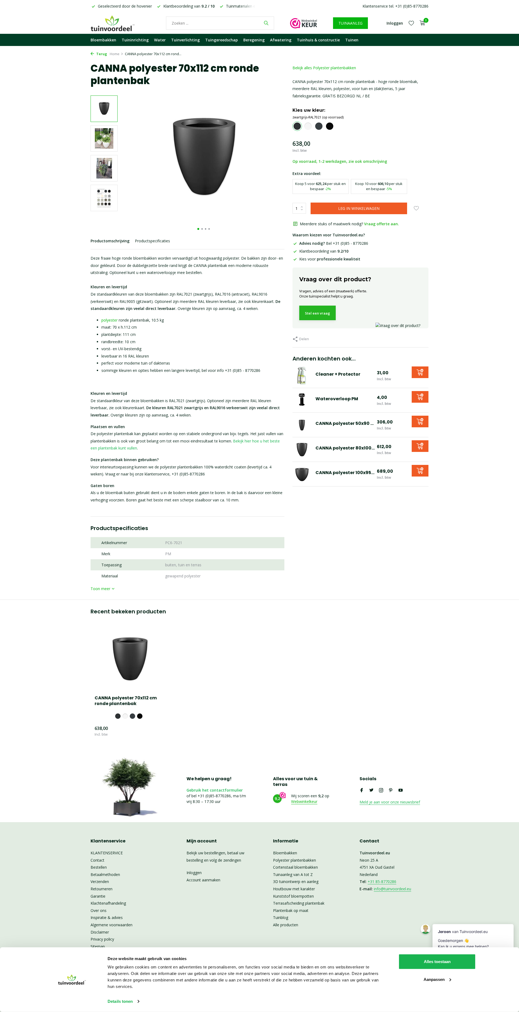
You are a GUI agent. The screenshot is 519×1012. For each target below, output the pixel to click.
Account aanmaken (203, 879)
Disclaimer (100, 932)
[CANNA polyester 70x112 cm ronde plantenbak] (130, 660)
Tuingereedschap (221, 39)
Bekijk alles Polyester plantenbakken (324, 67)
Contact (97, 860)
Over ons (99, 910)
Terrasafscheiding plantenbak (298, 903)
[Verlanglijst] (411, 23)
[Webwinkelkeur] (303, 23)
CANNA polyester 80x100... (345, 448)
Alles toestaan (437, 961)
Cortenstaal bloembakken (295, 867)
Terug (101, 53)
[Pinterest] (391, 790)
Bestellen (99, 867)
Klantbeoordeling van (323, 251)
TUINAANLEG (350, 23)
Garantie (98, 896)
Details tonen (120, 1001)
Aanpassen (434, 979)
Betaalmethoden (105, 874)
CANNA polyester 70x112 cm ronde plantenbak (126, 701)
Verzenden (100, 881)
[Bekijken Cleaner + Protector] (301, 375)
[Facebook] (362, 790)
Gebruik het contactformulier (215, 790)
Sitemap (98, 946)
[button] (198, 229)
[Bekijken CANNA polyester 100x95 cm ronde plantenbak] (301, 474)
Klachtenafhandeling (108, 903)
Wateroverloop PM (336, 399)
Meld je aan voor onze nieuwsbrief (390, 802)
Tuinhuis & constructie (318, 39)
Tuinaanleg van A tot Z (293, 874)
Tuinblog (280, 917)
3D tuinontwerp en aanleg (295, 881)
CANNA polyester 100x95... (344, 472)
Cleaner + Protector (337, 374)
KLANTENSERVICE (107, 852)
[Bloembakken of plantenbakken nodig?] (120, 23)
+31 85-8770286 (382, 881)
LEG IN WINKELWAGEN (359, 208)
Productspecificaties (152, 240)
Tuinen (351, 39)
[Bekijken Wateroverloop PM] (301, 400)
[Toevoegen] (420, 372)
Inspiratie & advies (107, 917)
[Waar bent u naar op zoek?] (266, 23)
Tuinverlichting (185, 39)
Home (114, 53)
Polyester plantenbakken (294, 860)
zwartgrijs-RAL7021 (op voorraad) (318, 117)
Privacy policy (102, 939)
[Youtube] (400, 790)
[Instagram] (381, 790)
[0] (421, 23)
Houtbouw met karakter (294, 888)
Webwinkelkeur (304, 801)
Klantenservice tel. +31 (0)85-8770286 (395, 6)
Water (160, 39)
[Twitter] (371, 790)
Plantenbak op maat (290, 910)
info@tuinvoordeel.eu (392, 888)
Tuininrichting (135, 39)
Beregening (254, 39)
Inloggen (194, 872)
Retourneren (101, 888)
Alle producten (285, 924)
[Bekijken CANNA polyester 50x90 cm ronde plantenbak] (301, 424)
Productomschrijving (110, 240)
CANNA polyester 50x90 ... (344, 423)
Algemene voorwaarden (111, 924)
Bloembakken (103, 39)
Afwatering (280, 39)
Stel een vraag (317, 313)
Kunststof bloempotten (293, 896)
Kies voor (329, 259)
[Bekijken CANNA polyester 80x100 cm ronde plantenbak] (301, 449)
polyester (109, 320)
